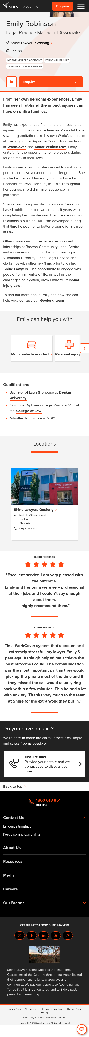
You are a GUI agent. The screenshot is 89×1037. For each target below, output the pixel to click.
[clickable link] (20, 6)
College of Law (28, 410)
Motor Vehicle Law (50, 146)
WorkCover (16, 146)
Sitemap (44, 1012)
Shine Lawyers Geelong (30, 42)
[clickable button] (81, 6)
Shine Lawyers (16, 269)
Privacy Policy (14, 1009)
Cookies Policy (74, 1009)
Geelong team (52, 300)
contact (25, 300)
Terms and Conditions (52, 1009)
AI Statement (31, 1009)
